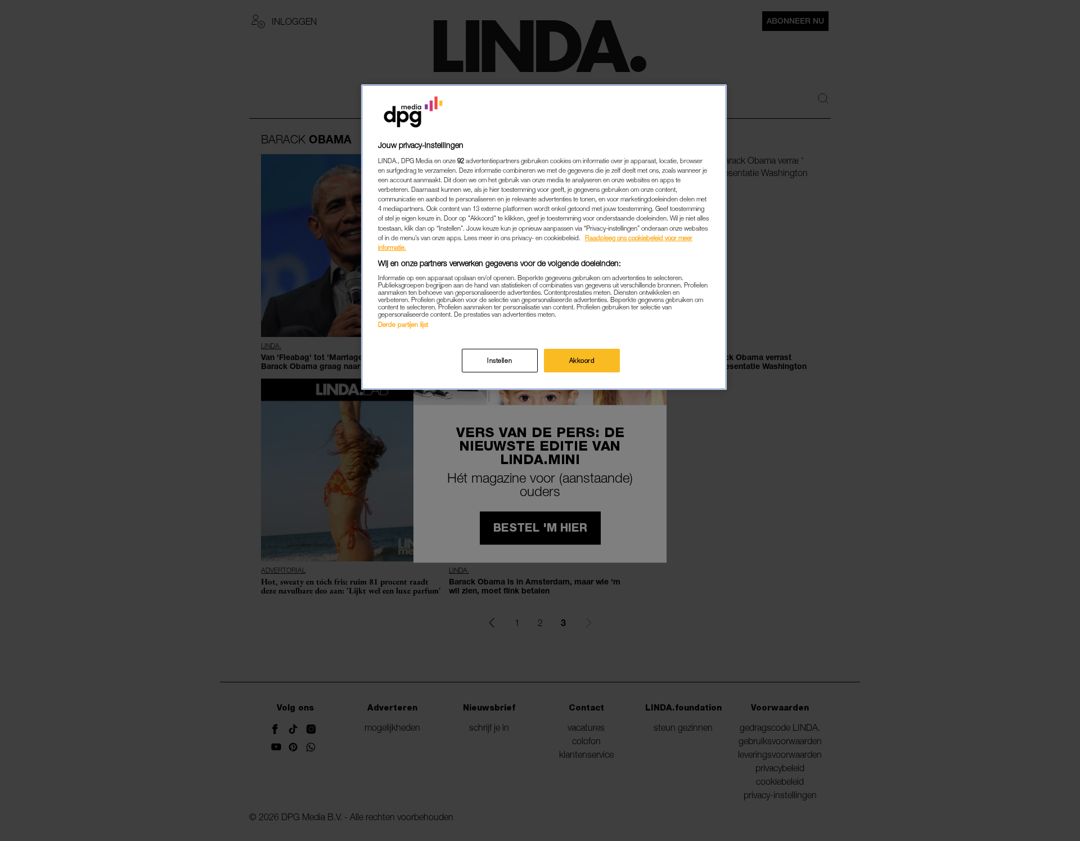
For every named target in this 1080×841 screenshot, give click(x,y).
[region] (544, 237)
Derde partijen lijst (403, 324)
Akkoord (582, 360)
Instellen (499, 360)
